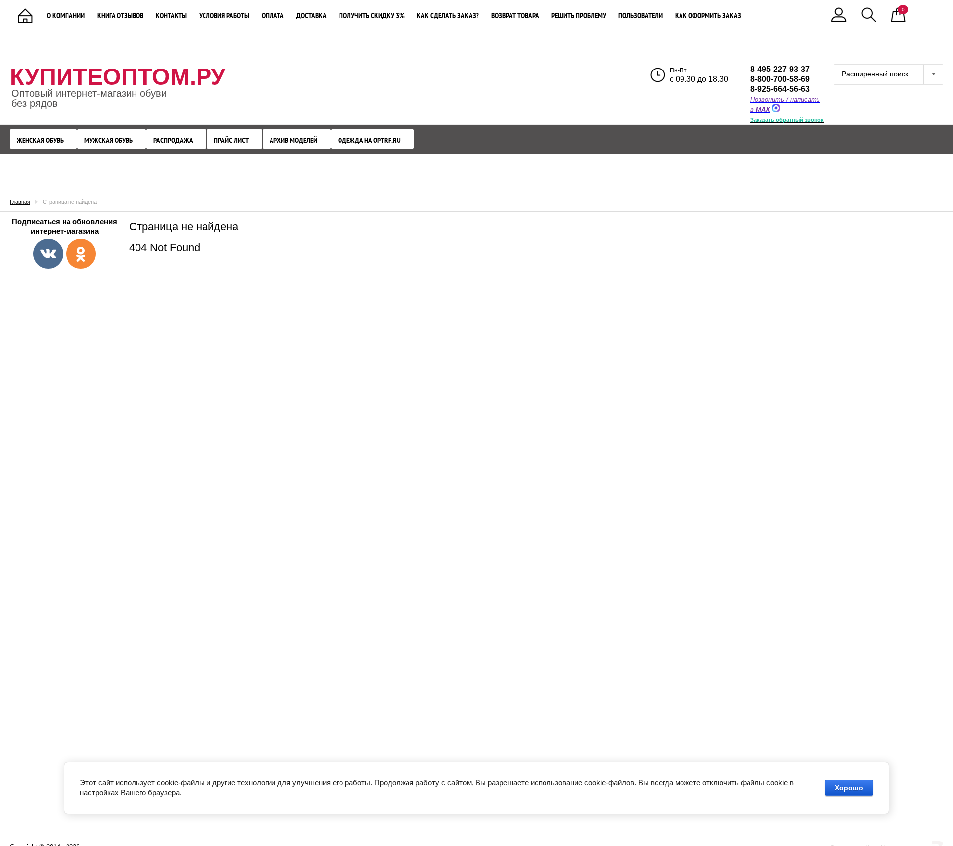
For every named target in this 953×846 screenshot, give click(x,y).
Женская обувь (40, 140)
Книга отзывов (120, 15)
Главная (20, 202)
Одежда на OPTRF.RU (369, 140)
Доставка (311, 15)
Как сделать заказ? (448, 15)
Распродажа (173, 140)
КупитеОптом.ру (117, 77)
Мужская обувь (108, 140)
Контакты (171, 15)
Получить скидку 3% (372, 15)
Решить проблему (578, 15)
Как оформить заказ (708, 15)
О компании (66, 15)
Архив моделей (293, 140)
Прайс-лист (231, 140)
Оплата (273, 15)
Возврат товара (515, 15)
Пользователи (640, 15)
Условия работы (224, 15)
